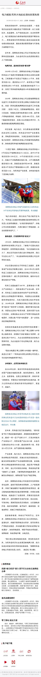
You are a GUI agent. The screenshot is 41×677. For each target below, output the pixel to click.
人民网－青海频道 (29, 20)
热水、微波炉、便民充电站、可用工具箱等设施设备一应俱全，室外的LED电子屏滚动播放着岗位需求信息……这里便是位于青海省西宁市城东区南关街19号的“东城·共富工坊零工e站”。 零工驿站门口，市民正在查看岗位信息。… (20, 628)
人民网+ (13, 655)
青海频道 (9, 8)
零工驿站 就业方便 (9, 620)
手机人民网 (21, 655)
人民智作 (13, 666)
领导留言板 (29, 655)
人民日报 (5, 655)
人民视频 (5, 666)
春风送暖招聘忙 (8, 598)
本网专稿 (16, 8)
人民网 (2, 8)
